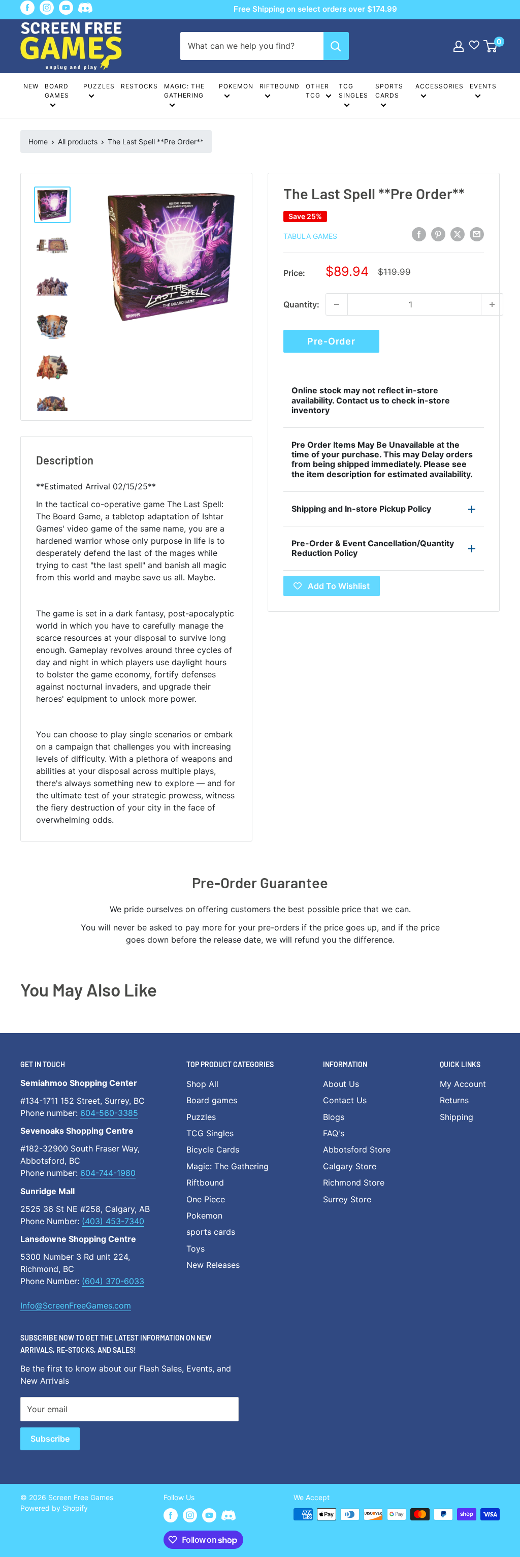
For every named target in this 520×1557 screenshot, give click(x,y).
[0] (490, 46)
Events (483, 86)
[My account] (458, 46)
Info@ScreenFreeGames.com (75, 1305)
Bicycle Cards (212, 1149)
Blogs (333, 1117)
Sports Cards (389, 90)
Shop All (202, 1084)
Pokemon (236, 86)
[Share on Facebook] (419, 234)
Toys (195, 1248)
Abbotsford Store (357, 1149)
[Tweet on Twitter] (457, 234)
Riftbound (279, 86)
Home (38, 141)
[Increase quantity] (492, 304)
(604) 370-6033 (113, 1281)
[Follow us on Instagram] (47, 8)
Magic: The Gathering (184, 90)
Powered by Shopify (54, 1508)
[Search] (336, 46)
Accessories (439, 86)
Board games (57, 90)
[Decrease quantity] (336, 304)
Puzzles (99, 86)
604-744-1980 (108, 1173)
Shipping (456, 1117)
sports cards (210, 1232)
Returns (454, 1100)
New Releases (213, 1265)
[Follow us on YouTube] (66, 8)
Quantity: (301, 304)
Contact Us (345, 1100)
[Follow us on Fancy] (85, 9)
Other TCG (317, 90)
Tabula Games (310, 236)
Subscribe (50, 1439)
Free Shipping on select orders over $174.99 (315, 9)
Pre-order (331, 341)
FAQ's (333, 1133)
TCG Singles (353, 90)
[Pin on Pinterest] (438, 234)
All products (78, 141)
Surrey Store (347, 1199)
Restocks (139, 86)
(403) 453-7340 (113, 1221)
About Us (341, 1084)
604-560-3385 (109, 1113)
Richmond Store (353, 1182)
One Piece (205, 1199)
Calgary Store (349, 1166)
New (31, 86)
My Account (463, 1084)
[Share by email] (477, 234)
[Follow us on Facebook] (27, 8)
